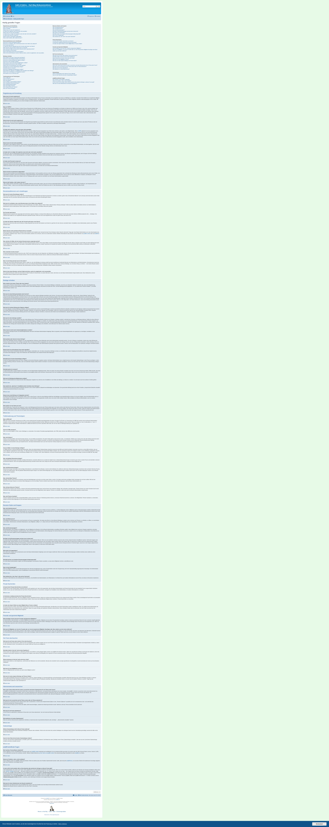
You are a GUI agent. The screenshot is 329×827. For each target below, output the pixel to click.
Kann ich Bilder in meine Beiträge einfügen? (12, 81)
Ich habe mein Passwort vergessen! (10, 35)
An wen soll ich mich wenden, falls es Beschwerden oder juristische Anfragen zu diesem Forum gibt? (73, 82)
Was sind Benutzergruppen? (59, 29)
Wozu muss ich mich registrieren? (10, 27)
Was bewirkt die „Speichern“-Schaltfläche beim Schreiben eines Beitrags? (18, 70)
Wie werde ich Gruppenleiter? (59, 32)
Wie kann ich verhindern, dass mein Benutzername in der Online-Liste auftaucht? (20, 43)
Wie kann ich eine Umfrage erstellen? (11, 61)
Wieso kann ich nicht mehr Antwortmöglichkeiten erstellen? (15, 62)
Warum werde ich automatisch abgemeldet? (12, 36)
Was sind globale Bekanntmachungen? (11, 83)
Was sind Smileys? (7, 80)
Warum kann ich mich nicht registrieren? (11, 29)
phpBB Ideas (70, 760)
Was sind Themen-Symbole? (9, 88)
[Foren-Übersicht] (9, 8)
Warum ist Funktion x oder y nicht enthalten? (62, 80)
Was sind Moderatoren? (58, 28)
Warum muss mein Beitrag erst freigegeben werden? (14, 71)
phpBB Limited (86, 233)
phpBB (47, 798)
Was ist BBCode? (7, 77)
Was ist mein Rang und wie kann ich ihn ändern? (13, 51)
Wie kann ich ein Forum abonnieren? (60, 67)
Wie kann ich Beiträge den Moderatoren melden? (13, 69)
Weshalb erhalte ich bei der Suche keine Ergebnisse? (64, 56)
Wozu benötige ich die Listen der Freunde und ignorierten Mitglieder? (67, 48)
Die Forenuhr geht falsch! (8, 45)
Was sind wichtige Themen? (9, 85)
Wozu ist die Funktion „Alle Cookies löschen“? (12, 37)
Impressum (52, 803)
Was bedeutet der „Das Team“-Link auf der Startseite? (64, 36)
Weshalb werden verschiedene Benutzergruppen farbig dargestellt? (67, 33)
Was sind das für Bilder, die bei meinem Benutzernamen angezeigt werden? (18, 48)
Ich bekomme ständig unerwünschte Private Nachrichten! (65, 42)
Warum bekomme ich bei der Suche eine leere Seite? (64, 58)
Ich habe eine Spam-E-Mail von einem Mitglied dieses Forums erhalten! (67, 43)
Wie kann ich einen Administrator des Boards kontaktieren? (65, 83)
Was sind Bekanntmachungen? (9, 84)
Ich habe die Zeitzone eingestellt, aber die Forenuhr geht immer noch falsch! (19, 46)
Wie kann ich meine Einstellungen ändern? (12, 42)
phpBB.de (97, 233)
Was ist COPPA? (6, 28)
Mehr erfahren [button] (62, 824)
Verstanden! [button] (319, 824)
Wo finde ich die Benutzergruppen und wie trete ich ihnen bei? (65, 31)
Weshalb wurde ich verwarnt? (9, 67)
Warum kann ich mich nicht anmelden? (11, 32)
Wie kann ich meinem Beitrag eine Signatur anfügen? (14, 60)
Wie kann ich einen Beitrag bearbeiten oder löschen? (14, 58)
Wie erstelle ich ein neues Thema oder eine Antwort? (14, 57)
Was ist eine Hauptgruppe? (58, 35)
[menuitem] (12, 16)
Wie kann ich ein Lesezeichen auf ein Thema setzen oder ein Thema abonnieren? (69, 66)
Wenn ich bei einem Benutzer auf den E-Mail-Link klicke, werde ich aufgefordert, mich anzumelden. (23, 52)
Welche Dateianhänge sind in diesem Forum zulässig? (64, 73)
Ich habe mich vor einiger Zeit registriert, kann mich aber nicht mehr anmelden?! (19, 33)
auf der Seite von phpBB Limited (46, 753)
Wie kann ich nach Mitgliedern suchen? (61, 59)
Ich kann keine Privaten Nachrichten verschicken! (63, 41)
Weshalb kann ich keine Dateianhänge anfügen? (13, 66)
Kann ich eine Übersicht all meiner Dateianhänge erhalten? (65, 75)
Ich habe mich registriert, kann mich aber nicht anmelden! (15, 31)
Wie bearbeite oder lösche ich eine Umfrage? (12, 64)
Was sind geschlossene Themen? (10, 86)
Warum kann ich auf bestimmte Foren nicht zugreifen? (14, 65)
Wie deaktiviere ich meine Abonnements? (61, 69)
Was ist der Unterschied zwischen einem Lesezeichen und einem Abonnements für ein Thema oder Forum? (75, 65)
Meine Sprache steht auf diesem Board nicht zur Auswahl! (15, 47)
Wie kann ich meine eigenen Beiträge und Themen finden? (65, 60)
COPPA (79, 131)
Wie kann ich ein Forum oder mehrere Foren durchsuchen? (65, 55)
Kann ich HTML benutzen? (8, 79)
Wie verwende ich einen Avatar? (10, 50)
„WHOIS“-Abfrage (10, 771)
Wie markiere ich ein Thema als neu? (11, 73)
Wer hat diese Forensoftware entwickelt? (61, 79)
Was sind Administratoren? (58, 27)
